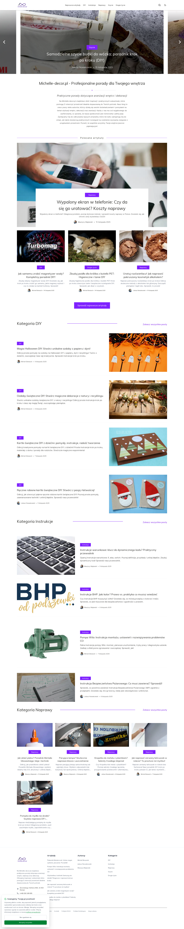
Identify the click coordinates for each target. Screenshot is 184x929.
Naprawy (102, 5)
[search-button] (159, 5)
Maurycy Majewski (84, 868)
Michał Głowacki (83, 860)
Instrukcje (92, 5)
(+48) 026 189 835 (26, 893)
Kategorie (112, 855)
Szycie (110, 5)
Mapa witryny (92, 911)
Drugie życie (120, 5)
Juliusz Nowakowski (84, 864)
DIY (84, 5)
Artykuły (51, 855)
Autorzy (81, 855)
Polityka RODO (66, 911)
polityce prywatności (33, 912)
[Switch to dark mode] (165, 5)
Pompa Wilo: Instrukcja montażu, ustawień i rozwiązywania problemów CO (60, 869)
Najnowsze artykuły (72, 5)
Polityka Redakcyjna (79, 911)
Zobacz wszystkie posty (155, 324)
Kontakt (56, 911)
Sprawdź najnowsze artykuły (92, 305)
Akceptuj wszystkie (25, 922)
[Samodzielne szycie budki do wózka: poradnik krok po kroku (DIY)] (92, 42)
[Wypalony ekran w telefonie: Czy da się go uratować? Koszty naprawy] (92, 185)
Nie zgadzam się (25, 917)
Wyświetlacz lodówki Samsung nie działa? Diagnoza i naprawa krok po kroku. (60, 878)
